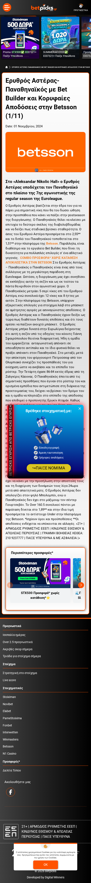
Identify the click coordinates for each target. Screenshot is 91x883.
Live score (9, 680)
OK (46, 865)
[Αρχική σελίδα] (6, 67)
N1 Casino (9, 753)
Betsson (8, 746)
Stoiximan (9, 697)
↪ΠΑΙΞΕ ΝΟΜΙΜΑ (49, 468)
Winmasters (10, 739)
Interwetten (10, 732)
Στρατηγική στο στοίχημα (20, 673)
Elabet (7, 711)
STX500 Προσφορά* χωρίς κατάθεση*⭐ (40, 595)
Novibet (8, 704)
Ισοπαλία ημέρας (14, 635)
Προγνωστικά (12, 626)
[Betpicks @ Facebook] (10, 792)
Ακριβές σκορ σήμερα (17, 649)
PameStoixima (12, 718)
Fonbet (7, 725)
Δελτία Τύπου (12, 770)
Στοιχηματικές (13, 688)
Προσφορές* (11, 761)
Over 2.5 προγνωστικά (18, 642)
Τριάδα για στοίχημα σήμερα (22, 656)
